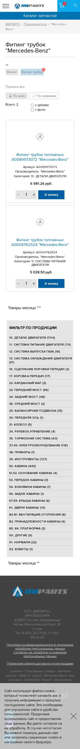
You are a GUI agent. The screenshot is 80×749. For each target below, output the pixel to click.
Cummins (15, 671)
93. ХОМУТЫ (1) (21, 549)
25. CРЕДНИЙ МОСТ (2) (27, 404)
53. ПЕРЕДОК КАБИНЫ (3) (28, 480)
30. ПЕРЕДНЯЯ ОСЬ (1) (26, 418)
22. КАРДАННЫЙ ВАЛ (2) (27, 383)
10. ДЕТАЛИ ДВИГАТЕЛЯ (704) (32, 338)
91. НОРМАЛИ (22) (22, 542)
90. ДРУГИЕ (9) (20, 535)
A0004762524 (46, 252)
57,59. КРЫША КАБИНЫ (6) (29, 501)
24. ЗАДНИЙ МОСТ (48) (27, 397)
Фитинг (12, 72)
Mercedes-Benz (55, 676)
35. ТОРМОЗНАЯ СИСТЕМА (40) (33, 438)
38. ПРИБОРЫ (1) (21, 452)
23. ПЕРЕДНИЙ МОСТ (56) (28, 390)
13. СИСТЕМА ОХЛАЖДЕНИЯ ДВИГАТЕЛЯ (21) (40, 360)
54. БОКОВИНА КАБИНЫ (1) (29, 487)
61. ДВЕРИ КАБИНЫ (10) (27, 508)
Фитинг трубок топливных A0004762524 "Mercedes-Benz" (40, 242)
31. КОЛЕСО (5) (20, 424)
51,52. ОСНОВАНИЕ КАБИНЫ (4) (33, 473)
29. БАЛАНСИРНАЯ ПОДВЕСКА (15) (35, 411)
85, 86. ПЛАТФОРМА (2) (27, 528)
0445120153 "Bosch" (38, 680)
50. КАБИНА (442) (22, 466)
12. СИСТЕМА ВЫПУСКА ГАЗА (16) (34, 351)
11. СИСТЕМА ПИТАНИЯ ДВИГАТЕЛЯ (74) (40, 344)
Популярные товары (40, 671)
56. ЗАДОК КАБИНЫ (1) (26, 494)
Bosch (37, 676)
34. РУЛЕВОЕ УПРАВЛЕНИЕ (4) (32, 431)
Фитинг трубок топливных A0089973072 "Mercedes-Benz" (40, 157)
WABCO (24, 676)
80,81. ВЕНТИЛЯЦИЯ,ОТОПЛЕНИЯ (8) (37, 514)
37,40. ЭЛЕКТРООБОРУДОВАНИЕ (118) (38, 445)
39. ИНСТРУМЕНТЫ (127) (28, 459)
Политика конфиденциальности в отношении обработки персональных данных (40, 646)
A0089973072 (46, 167)
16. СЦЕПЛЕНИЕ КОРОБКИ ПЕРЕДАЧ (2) (39, 369)
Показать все (15, 87)
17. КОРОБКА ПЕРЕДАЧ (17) (29, 376)
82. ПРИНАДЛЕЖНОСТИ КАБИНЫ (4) (37, 521)
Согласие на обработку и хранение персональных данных (40, 654)
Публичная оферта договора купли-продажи (40, 663)
